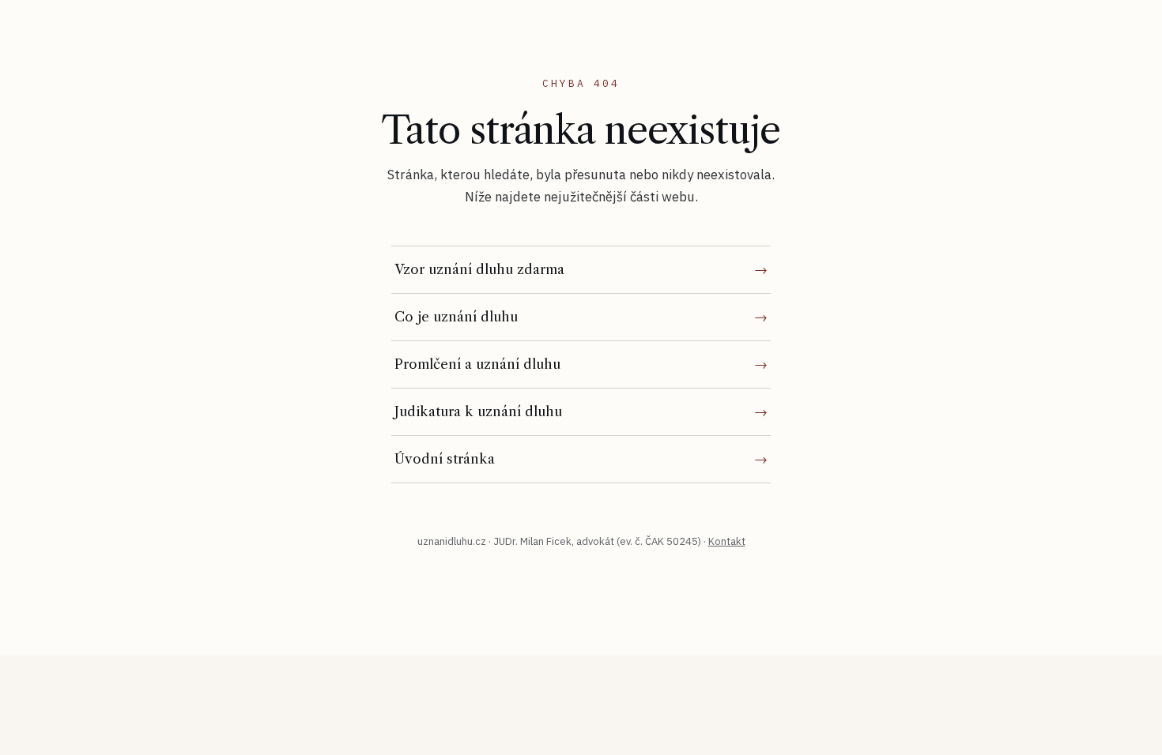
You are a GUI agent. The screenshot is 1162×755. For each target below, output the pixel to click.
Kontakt (726, 541)
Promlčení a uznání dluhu (477, 364)
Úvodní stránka (444, 459)
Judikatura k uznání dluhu (478, 411)
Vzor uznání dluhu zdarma (479, 269)
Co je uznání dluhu (456, 317)
